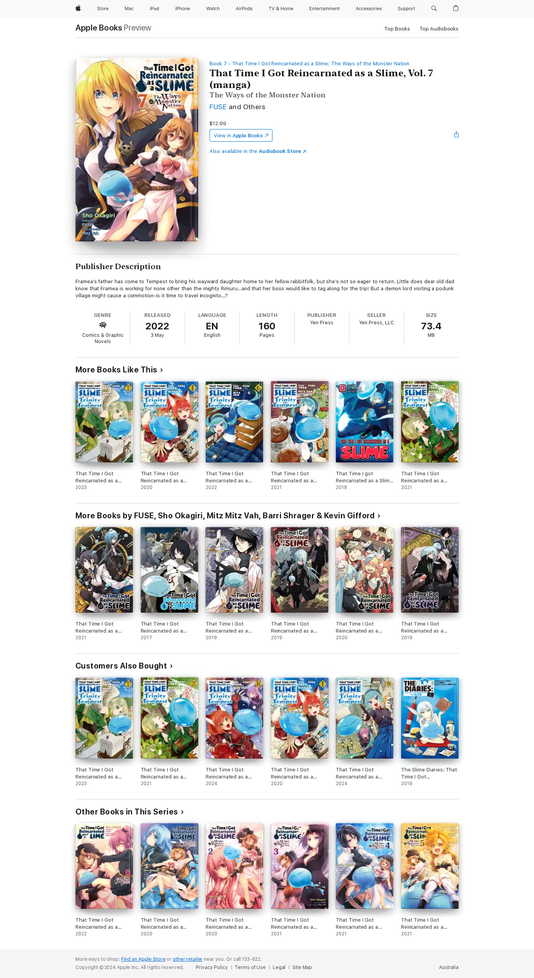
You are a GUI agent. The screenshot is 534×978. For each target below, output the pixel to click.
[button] (434, 8)
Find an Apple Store (143, 959)
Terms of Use (250, 967)
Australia (449, 967)
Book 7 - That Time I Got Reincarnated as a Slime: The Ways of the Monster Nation (309, 64)
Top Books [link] (397, 29)
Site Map (302, 967)
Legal (279, 967)
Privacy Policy (212, 967)
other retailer (187, 959)
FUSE (218, 106)
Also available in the (255, 151)
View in (238, 135)
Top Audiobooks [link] (439, 29)
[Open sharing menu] (456, 135)
